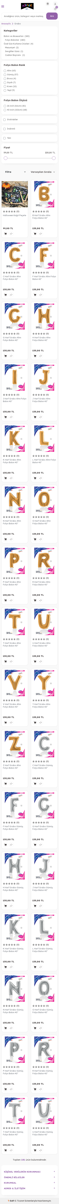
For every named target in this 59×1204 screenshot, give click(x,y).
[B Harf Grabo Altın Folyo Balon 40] (44, 194)
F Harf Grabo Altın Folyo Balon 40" (44, 277)
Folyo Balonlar (15, 40)
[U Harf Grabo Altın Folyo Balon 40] (44, 621)
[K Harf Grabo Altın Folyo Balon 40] (15, 438)
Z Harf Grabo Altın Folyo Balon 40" (12, 766)
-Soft (11, 1201)
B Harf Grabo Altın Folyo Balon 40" (41, 216)
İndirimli (11, 128)
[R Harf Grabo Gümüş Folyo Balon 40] (44, 1049)
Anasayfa (6, 23)
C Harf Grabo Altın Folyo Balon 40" (12, 277)
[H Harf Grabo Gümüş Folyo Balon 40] (15, 866)
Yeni (9, 138)
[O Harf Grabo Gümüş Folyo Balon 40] (44, 988)
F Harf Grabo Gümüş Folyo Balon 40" (13, 827)
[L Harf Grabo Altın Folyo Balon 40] (44, 438)
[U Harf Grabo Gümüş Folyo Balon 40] (44, 1110)
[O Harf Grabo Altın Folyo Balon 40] (44, 499)
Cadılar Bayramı (15, 55)
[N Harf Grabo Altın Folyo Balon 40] (15, 499)
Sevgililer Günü (14, 51)
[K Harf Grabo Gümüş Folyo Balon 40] (15, 927)
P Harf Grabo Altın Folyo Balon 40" (12, 583)
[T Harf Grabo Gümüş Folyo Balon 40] (15, 1110)
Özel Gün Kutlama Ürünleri (18, 43)
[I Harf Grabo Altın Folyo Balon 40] (15, 377)
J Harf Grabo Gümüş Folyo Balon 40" (42, 888)
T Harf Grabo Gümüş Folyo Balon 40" (13, 1133)
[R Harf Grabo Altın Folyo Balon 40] (44, 560)
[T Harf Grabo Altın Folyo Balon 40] (15, 621)
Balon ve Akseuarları (17, 36)
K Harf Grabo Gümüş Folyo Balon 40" (13, 949)
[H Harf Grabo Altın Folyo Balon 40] (44, 316)
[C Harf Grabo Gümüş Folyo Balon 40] (44, 744)
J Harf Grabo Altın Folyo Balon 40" (41, 400)
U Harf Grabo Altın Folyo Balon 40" (41, 644)
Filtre (8, 171)
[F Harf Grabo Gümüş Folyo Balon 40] (15, 805)
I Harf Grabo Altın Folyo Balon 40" (14, 400)
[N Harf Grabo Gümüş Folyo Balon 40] (15, 988)
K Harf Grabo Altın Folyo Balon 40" (12, 461)
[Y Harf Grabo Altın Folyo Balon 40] (44, 683)
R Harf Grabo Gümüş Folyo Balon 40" (42, 1072)
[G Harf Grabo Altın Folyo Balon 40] (15, 316)
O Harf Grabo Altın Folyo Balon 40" (41, 522)
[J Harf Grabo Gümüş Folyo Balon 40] (44, 866)
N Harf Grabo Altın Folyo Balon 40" (12, 522)
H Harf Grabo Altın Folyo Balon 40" (41, 338)
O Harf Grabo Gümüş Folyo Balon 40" (42, 1011)
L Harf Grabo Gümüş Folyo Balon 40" (42, 949)
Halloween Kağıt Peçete (14, 215)
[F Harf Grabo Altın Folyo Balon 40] (44, 255)
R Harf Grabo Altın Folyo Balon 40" (41, 583)
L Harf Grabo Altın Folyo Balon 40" (44, 461)
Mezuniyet (12, 47)
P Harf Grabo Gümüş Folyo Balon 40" (13, 1072)
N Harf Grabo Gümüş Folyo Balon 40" (13, 1011)
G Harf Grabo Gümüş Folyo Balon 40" (42, 827)
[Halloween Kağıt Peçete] (15, 194)
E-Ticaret (19, 1201)
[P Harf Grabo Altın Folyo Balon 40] (15, 560)
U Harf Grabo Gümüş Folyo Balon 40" (42, 1133)
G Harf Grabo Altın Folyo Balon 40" (12, 338)
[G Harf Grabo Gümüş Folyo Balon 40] (44, 805)
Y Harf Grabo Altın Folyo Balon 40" (41, 705)
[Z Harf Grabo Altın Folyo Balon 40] (15, 744)
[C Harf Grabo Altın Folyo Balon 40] (15, 255)
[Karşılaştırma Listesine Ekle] (11, 233)
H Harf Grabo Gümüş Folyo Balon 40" (13, 888)
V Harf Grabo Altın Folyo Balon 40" (12, 705)
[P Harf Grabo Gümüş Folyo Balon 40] (15, 1049)
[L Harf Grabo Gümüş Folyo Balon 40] (44, 927)
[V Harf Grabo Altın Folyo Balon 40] (15, 683)
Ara (52, 16)
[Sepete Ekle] (5, 233)
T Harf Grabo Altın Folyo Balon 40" (12, 644)
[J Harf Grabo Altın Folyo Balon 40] (44, 377)
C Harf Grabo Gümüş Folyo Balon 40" (42, 766)
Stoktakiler (12, 119)
